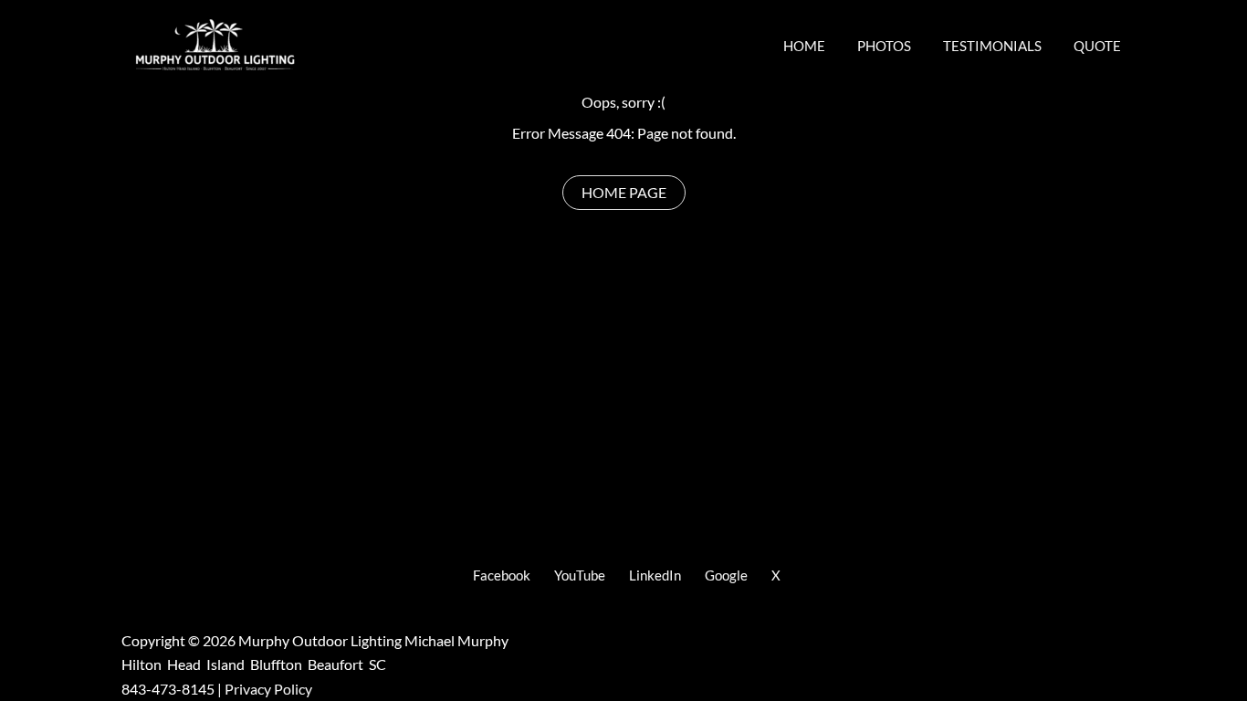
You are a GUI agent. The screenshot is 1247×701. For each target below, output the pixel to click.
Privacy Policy (268, 688)
